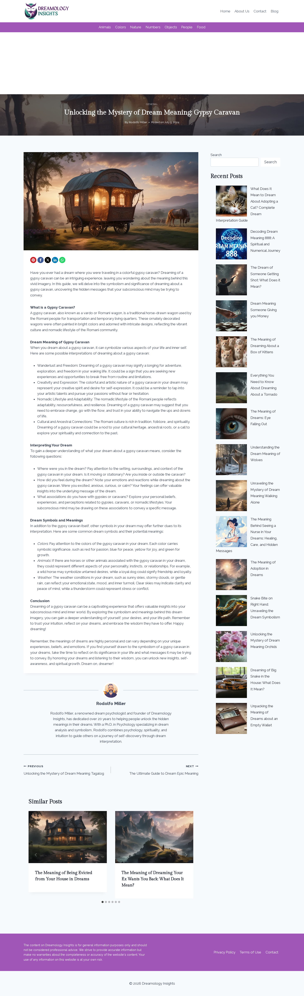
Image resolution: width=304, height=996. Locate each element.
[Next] (186, 854)
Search (216, 155)
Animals (105, 27)
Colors (120, 27)
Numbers (153, 27)
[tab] (103, 902)
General (152, 104)
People (187, 27)
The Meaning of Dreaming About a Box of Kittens (264, 345)
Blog (274, 11)
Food (201, 27)
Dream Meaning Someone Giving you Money (263, 309)
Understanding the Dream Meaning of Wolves (265, 453)
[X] (48, 260)
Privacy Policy (224, 952)
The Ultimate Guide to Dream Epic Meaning (163, 770)
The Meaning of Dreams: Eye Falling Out (263, 417)
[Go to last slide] (36, 854)
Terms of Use (250, 952)
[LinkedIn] (55, 260)
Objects (171, 27)
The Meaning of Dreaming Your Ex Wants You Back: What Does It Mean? (153, 879)
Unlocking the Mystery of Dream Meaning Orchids (265, 640)
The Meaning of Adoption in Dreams (263, 568)
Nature (135, 27)
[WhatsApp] (62, 260)
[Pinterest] (33, 260)
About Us (242, 11)
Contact (260, 11)
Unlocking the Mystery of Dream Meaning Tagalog (64, 770)
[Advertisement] (152, 63)
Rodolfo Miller (138, 122)
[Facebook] (40, 260)
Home (225, 11)
